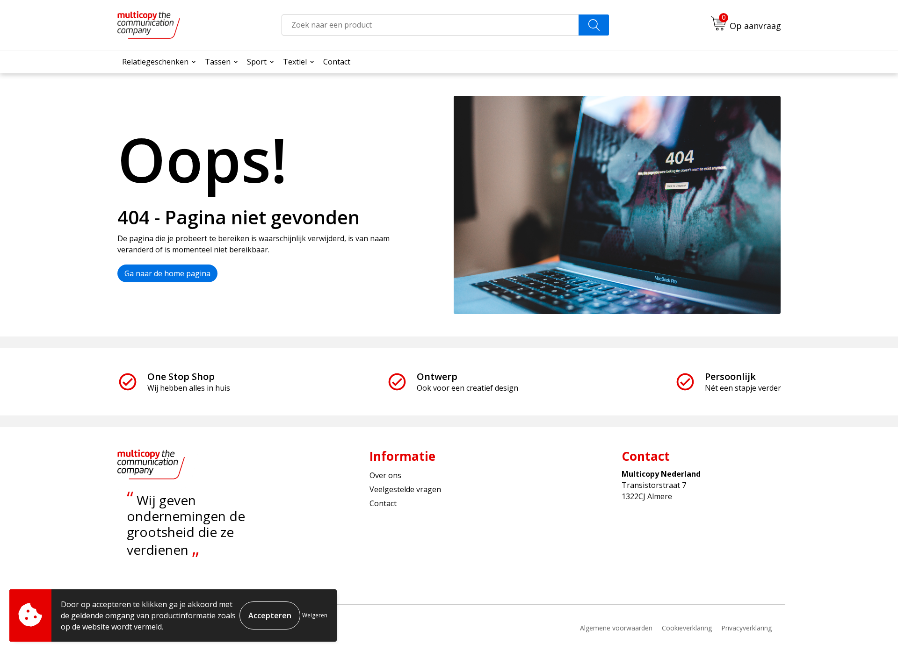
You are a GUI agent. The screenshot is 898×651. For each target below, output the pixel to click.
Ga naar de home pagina (167, 273)
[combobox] (430, 25)
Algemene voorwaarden (616, 627)
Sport (257, 62)
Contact (336, 62)
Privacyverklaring (746, 627)
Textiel (295, 62)
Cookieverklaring (687, 627)
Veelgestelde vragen (405, 489)
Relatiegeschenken (155, 62)
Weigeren (314, 615)
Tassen (218, 62)
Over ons (385, 475)
